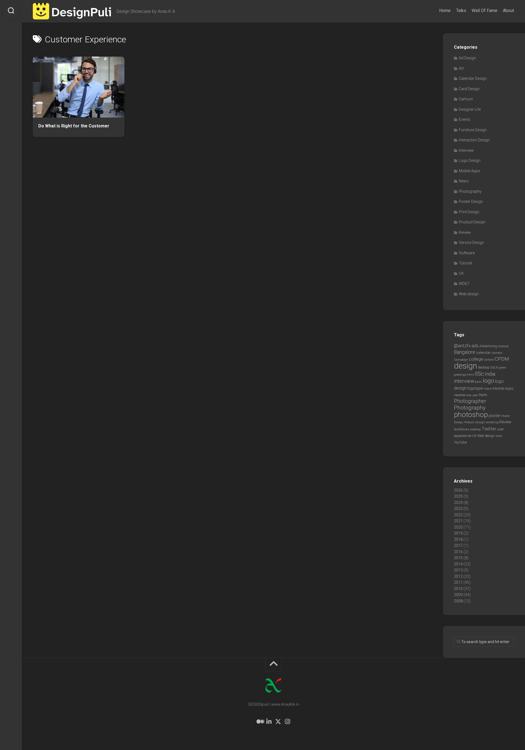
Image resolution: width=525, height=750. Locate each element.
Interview (466, 150)
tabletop (475, 429)
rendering (492, 422)
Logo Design (469, 160)
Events (464, 119)
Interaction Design (474, 140)
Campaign (461, 359)
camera (497, 353)
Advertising (488, 346)
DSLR (494, 367)
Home (445, 10)
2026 (458, 490)
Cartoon (466, 99)
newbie (459, 395)
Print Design (469, 212)
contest (489, 359)
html (470, 375)
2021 (458, 521)
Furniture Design (473, 130)
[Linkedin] (269, 722)
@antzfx (462, 345)
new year (472, 395)
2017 (458, 545)
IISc (479, 373)
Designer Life (470, 109)
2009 (458, 595)
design (465, 365)
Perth (483, 395)
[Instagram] (287, 722)
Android (503, 346)
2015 (458, 558)
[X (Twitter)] (278, 722)
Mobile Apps (469, 171)
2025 (458, 496)
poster (494, 415)
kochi (478, 382)
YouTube (460, 442)
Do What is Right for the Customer (73, 126)
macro (488, 388)
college (476, 359)
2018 (458, 539)
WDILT (464, 283)
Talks (461, 10)
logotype (475, 388)
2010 (458, 588)
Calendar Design (473, 78)
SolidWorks (461, 429)
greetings (460, 375)
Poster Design (471, 201)
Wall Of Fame (484, 10)
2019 (458, 533)
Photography (470, 191)
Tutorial (465, 263)
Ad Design (467, 58)
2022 (458, 515)
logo (488, 380)
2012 (458, 576)
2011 (458, 582)
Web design (469, 294)
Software (467, 253)
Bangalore (464, 352)
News (464, 181)
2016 (458, 552)
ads (475, 345)
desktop (483, 367)
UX (461, 273)
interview (464, 381)
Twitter (489, 428)
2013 (458, 570)
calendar (483, 352)
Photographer (470, 401)
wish (498, 436)
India (490, 374)
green (502, 367)
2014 (458, 564)
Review (465, 232)
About (508, 10)
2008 (458, 601)
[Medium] (259, 722)
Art (461, 68)
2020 (458, 527)
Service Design (471, 242)
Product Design (472, 222)
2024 (458, 502)
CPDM (502, 359)
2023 (458, 508)
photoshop (471, 414)
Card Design (469, 89)
